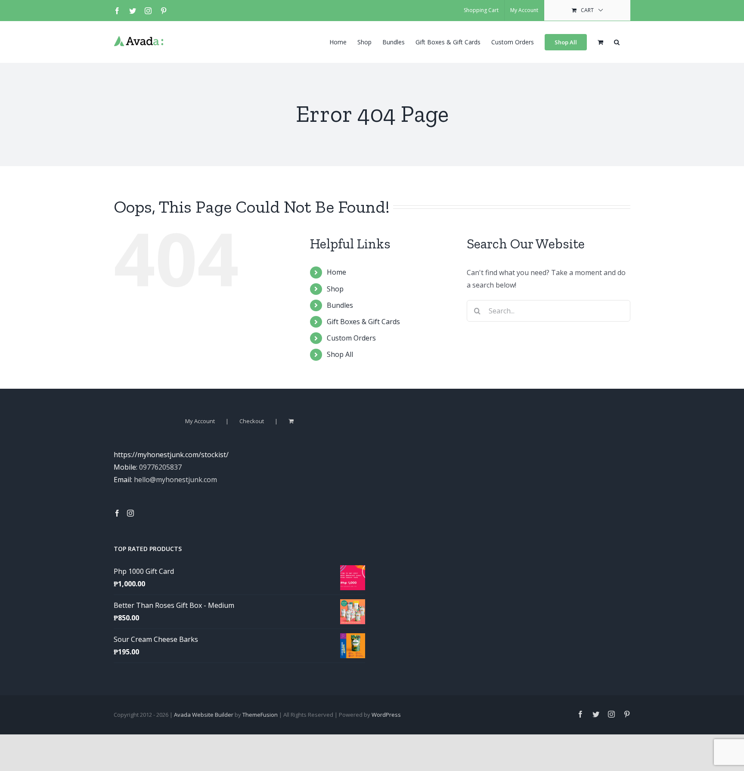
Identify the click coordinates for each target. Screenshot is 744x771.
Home (336, 272)
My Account (200, 421)
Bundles (340, 305)
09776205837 (160, 467)
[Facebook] (117, 513)
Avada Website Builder (203, 714)
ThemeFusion (260, 714)
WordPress (386, 714)
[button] (617, 41)
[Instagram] (130, 513)
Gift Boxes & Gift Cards (363, 321)
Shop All (340, 354)
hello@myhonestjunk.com (175, 479)
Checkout (251, 421)
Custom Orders (351, 338)
